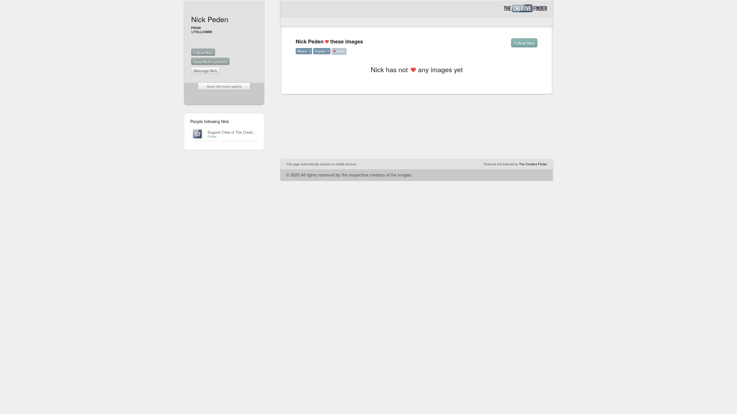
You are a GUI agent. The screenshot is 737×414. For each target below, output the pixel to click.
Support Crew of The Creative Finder (238, 132)
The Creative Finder (533, 164)
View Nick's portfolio (210, 61)
